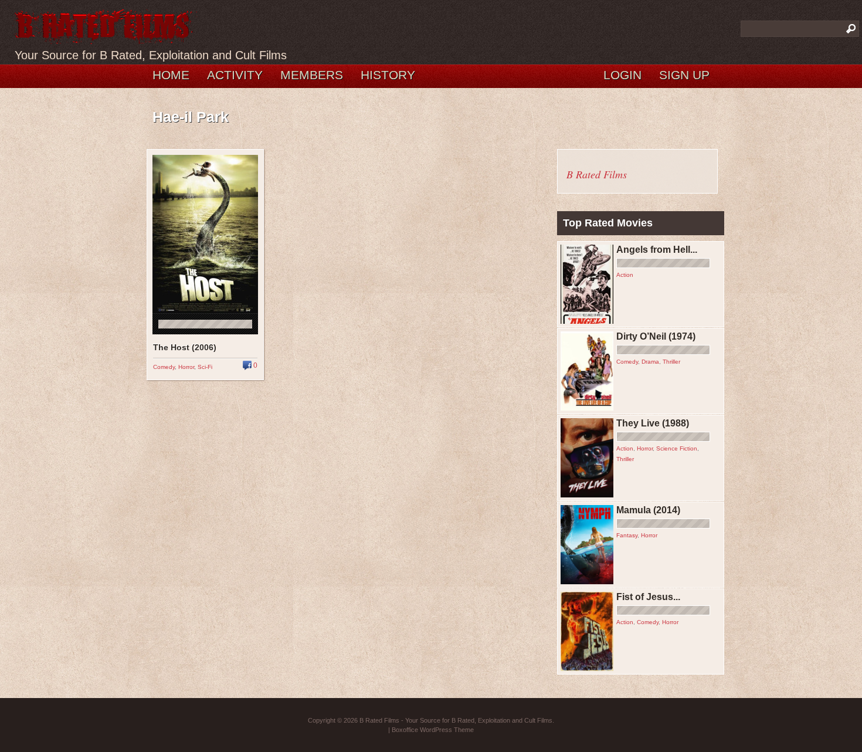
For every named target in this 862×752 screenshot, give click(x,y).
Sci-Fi (205, 367)
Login (622, 75)
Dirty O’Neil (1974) (655, 336)
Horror (186, 367)
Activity (235, 75)
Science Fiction (676, 448)
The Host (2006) (184, 347)
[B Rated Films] (104, 37)
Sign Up (684, 75)
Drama (650, 361)
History (388, 75)
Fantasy (626, 535)
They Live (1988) (652, 423)
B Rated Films (596, 174)
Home (170, 75)
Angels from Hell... (656, 250)
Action (624, 275)
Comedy (164, 367)
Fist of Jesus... (648, 597)
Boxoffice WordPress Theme (433, 729)
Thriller (671, 361)
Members (311, 75)
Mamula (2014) (648, 510)
